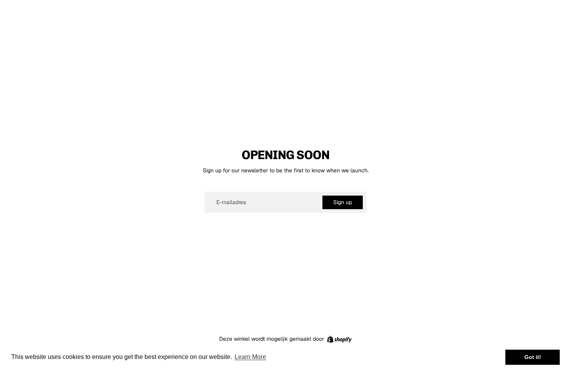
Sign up (342, 202)
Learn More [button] (250, 357)
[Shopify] (339, 339)
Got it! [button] (532, 357)
